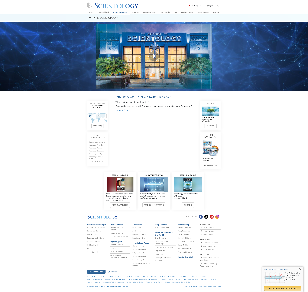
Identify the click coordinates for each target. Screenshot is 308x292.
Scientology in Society (96, 161)
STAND (178, 279)
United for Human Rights (135, 282)
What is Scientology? (120, 12)
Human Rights (183, 245)
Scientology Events (139, 249)
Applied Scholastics (93, 282)
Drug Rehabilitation (184, 238)
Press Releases (208, 228)
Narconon (213, 279)
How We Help (165, 12)
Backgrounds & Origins (95, 238)
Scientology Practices (95, 148)
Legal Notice (217, 286)
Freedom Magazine (166, 279)
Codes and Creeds (94, 241)
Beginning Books (138, 227)
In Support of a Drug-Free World (113, 282)
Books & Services (187, 12)
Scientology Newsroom (167, 276)
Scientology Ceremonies (96, 151)
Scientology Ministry (95, 154)
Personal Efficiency (116, 248)
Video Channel (92, 252)
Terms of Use (207, 286)
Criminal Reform (183, 234)
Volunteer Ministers (185, 252)
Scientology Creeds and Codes (96, 158)
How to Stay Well (185, 257)
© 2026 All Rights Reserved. (107, 286)
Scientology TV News (139, 256)
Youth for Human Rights (154, 282)
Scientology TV (196, 6)
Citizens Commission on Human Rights (177, 282)
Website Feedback (209, 246)
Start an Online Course (94, 279)
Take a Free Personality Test (283, 288)
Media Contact (208, 235)
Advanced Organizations (164, 247)
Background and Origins (97, 142)
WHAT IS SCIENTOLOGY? (97, 136)
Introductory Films (138, 238)
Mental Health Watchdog (186, 248)
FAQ (175, 12)
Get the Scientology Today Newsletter (208, 265)
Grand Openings (138, 246)
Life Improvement (116, 252)
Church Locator (160, 238)
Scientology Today (149, 12)
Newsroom (215, 12)
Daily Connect (161, 224)
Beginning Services (118, 242)
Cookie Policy (197, 286)
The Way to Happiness (190, 279)
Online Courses (203, 12)
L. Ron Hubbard (103, 12)
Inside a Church (92, 245)
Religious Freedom (139, 253)
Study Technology (184, 231)
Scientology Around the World (164, 233)
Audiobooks (136, 231)
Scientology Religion (133, 276)
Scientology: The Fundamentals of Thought (208, 119)
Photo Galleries (208, 231)
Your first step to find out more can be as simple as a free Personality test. (293, 276)
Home (91, 12)
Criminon (204, 279)
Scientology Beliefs (94, 231)
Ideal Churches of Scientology (161, 242)
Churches (135, 12)
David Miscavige (183, 276)
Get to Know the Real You (276, 269)
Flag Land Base (160, 251)
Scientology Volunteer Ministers (115, 279)
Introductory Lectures (140, 234)
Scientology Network (116, 276)
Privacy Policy (187, 286)
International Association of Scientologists (143, 279)
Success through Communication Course (118, 256)
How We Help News (139, 260)
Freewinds (159, 254)
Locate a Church (123, 110)
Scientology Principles (96, 145)
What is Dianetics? (93, 234)
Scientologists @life (162, 227)
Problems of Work (116, 233)
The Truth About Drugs (186, 241)
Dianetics (103, 276)
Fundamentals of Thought (119, 237)
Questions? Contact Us (211, 243)
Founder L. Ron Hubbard (96, 227)
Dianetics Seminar (116, 245)
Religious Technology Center (201, 276)
